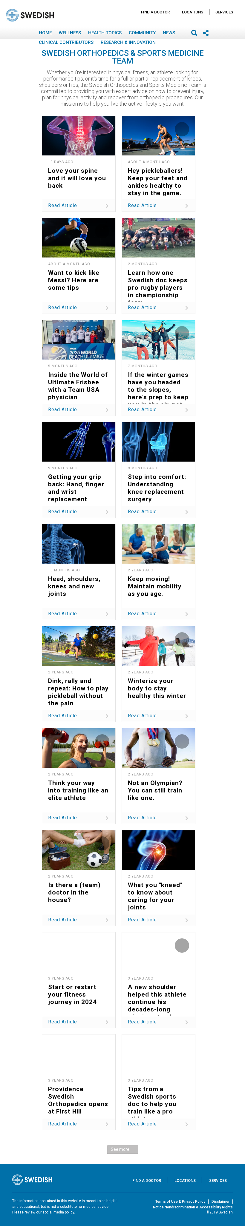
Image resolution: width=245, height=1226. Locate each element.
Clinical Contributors (66, 42)
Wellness (70, 33)
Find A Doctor (155, 12)
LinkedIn (99, 189)
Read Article (62, 205)
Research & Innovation (128, 42)
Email (85, 189)
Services (224, 12)
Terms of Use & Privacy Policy (180, 1201)
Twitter (71, 189)
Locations (192, 12)
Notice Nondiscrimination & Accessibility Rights (193, 1207)
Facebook (58, 189)
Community (142, 33)
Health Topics (105, 33)
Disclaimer (220, 1201)
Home (45, 33)
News (169, 33)
